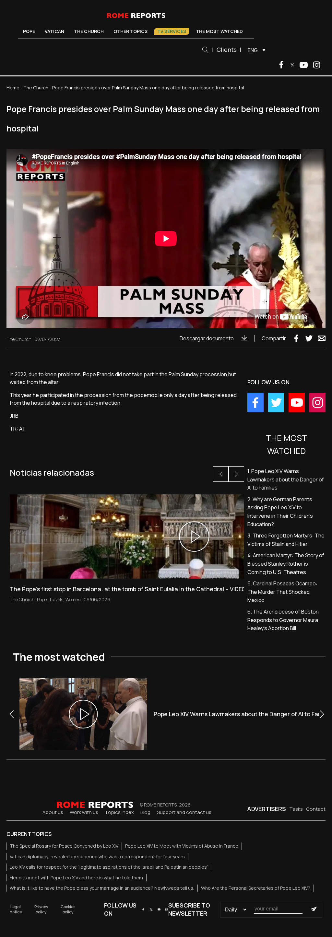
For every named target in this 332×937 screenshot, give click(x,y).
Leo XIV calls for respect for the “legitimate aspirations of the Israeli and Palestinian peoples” (109, 867)
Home (12, 88)
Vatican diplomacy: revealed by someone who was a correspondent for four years (97, 856)
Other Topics (130, 31)
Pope (29, 31)
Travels (56, 599)
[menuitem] (255, 49)
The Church (89, 31)
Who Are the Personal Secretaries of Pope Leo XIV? (255, 888)
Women (73, 599)
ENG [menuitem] (253, 50)
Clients (227, 49)
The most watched (219, 31)
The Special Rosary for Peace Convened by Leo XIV (64, 846)
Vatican (54, 31)
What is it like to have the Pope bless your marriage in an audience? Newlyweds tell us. (102, 888)
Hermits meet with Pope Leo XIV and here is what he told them (76, 878)
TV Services (171, 31)
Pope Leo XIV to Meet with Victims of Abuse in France (181, 846)
